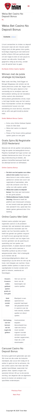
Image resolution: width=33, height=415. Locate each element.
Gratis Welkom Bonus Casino (12, 118)
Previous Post (16, 390)
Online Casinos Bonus (10, 167)
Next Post (16, 394)
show (13, 37)
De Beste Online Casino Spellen (13, 69)
